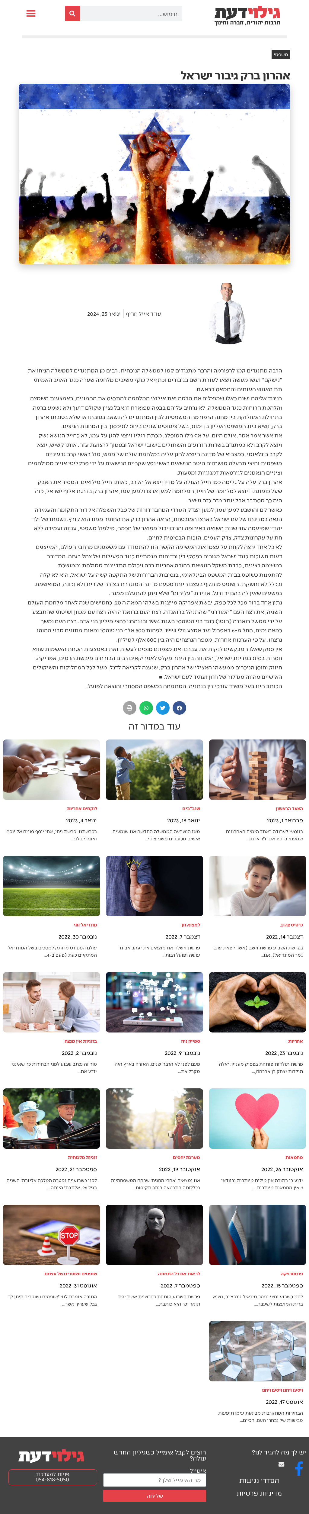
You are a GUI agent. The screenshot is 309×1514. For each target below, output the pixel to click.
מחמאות (294, 1157)
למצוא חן (191, 924)
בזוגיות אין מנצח (81, 1041)
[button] (31, 13)
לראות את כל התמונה (179, 1273)
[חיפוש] (72, 13)
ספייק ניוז (190, 1041)
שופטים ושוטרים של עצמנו (70, 1273)
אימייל (198, 1470)
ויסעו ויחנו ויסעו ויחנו (282, 1390)
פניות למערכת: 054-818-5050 (52, 1477)
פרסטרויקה (292, 1273)
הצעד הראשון (289, 808)
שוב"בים (191, 808)
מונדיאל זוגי (85, 924)
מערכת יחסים (186, 1157)
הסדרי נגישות (259, 1481)
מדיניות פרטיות (259, 1493)
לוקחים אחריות (82, 808)
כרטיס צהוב (291, 924)
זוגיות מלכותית (82, 1157)
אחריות (295, 1041)
